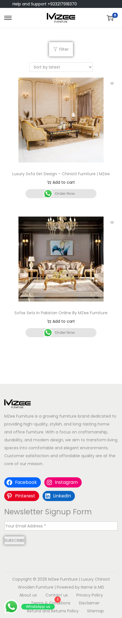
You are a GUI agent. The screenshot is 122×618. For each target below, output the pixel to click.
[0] (110, 17)
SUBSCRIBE (14, 540)
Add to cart (63, 182)
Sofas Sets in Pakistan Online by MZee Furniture (61, 313)
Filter (64, 49)
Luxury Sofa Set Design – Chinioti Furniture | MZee (61, 174)
